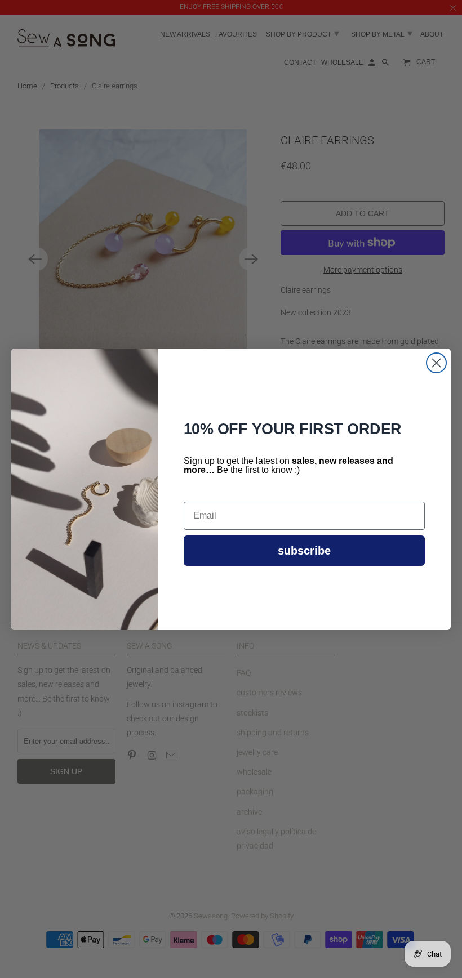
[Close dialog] (436, 363)
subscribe (304, 550)
